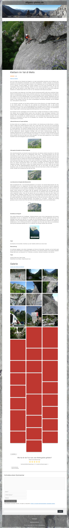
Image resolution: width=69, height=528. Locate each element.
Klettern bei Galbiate (15, 468)
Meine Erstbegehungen (22, 16)
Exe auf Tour (54, 16)
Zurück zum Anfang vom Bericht (17, 266)
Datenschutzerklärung (34, 522)
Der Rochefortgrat (14, 467)
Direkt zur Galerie (14, 78)
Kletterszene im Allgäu (35, 16)
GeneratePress (42, 525)
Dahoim (9, 16)
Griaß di (14, 16)
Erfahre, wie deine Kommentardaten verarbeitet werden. (43, 503)
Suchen (60, 511)
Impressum (34, 518)
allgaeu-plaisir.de (34, 2)
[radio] (30, 462)
